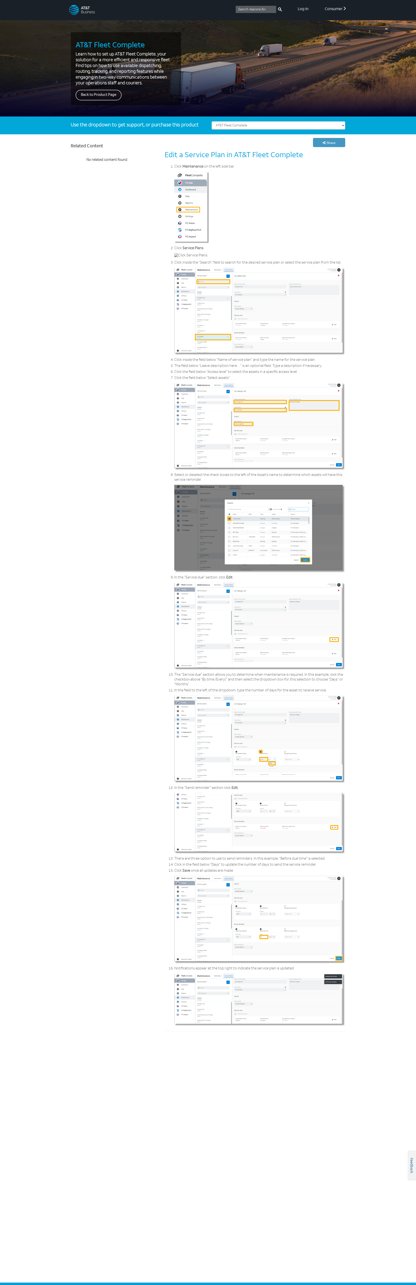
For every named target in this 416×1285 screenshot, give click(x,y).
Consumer (334, 9)
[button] (329, 142)
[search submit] (280, 9)
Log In (303, 9)
